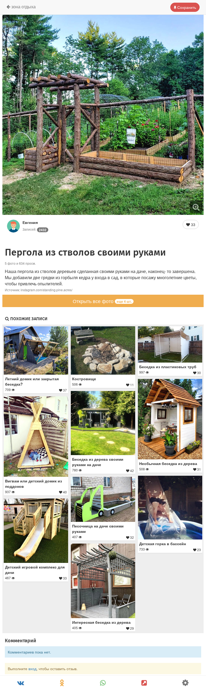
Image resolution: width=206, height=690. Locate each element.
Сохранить (186, 7)
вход (32, 668)
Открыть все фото (102, 300)
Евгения (30, 222)
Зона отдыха (23, 6)
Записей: (34, 229)
